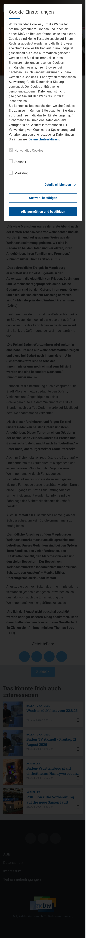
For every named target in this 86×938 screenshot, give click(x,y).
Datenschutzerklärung (44, 139)
